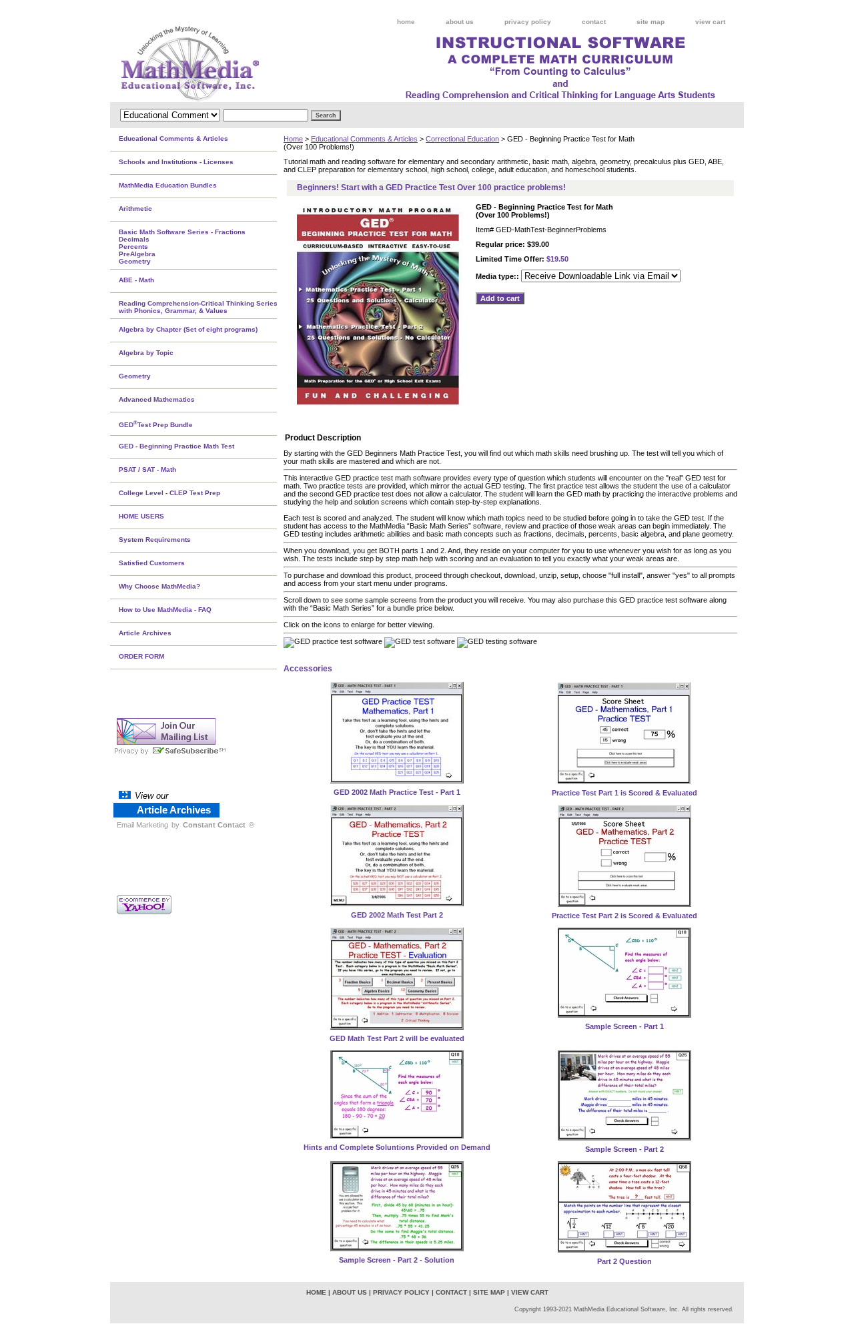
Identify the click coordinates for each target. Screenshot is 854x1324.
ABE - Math (136, 280)
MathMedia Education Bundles (168, 185)
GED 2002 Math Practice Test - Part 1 (397, 792)
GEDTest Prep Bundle (156, 423)
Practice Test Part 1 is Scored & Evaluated (624, 793)
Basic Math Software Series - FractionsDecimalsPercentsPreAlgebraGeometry (182, 246)
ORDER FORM (141, 656)
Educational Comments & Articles (364, 139)
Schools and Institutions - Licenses (176, 162)
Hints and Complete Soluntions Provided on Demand (397, 1147)
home (406, 21)
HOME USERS (141, 516)
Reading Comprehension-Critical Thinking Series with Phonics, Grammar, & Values (198, 307)
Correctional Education (462, 139)
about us (460, 21)
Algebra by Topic (146, 352)
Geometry (135, 376)
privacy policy (527, 21)
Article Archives (145, 633)
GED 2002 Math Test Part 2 (397, 915)
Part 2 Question (624, 1261)
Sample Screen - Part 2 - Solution (396, 1260)
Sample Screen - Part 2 (624, 1149)
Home (293, 139)
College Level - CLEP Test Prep (169, 492)
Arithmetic (135, 208)
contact (594, 21)
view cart (710, 21)
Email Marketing (142, 825)
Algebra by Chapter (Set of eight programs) (188, 329)
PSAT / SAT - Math (147, 469)
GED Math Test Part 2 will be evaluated (397, 1038)
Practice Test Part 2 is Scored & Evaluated (624, 916)
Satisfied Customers (152, 563)
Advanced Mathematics (157, 399)
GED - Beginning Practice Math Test (176, 446)
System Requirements (155, 539)
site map (650, 21)
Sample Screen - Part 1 (624, 1026)
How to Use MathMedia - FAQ (165, 609)
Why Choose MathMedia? (159, 586)
